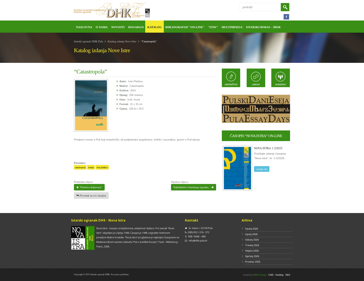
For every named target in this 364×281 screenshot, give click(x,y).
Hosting (279, 275)
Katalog (154, 27)
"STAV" (213, 27)
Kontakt (191, 220)
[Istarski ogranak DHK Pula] (126, 10)
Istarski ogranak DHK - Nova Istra (98, 220)
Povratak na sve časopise (92, 195)
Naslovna (84, 27)
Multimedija (232, 27)
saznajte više (261, 168)
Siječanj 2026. (252, 256)
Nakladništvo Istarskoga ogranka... (192, 187)
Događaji (136, 27)
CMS (271, 275)
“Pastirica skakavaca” (90, 187)
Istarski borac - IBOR (263, 27)
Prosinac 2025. (253, 261)
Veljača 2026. (252, 250)
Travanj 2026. (252, 245)
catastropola (80, 167)
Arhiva (247, 220)
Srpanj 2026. (251, 228)
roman (91, 167)
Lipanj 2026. (251, 234)
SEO (287, 275)
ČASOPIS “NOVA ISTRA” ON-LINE (256, 136)
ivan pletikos (102, 167)
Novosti (118, 27)
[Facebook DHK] (286, 17)
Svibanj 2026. (252, 239)
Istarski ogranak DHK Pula (88, 41)
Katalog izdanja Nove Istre (122, 41)
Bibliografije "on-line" (184, 27)
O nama (102, 27)
